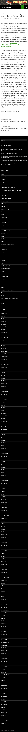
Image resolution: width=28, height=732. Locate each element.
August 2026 (4, 313)
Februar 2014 (4, 672)
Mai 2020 (3, 494)
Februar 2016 (4, 629)
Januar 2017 (3, 599)
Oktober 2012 (4, 685)
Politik (6, 13)
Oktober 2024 (4, 362)
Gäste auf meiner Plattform (7, 290)
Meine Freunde (4, 292)
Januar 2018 (3, 567)
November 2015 (4, 637)
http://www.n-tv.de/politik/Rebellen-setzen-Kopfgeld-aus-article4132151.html (12, 44)
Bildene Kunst (4, 203)
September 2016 (5, 610)
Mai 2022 (3, 437)
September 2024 (5, 364)
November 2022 (4, 424)
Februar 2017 (4, 596)
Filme (2, 214)
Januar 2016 (3, 631)
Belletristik (3, 176)
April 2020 (3, 496)
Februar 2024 (4, 383)
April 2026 (3, 321)
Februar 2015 (4, 650)
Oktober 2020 (4, 483)
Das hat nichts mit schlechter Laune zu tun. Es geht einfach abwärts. (13, 128)
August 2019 (4, 518)
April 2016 (3, 623)
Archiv (2, 174)
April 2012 (3, 693)
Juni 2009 (3, 707)
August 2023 (4, 399)
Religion (3, 260)
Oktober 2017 (4, 575)
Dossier (2, 284)
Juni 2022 (3, 434)
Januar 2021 (3, 475)
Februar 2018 (4, 564)
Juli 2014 (3, 669)
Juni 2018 (3, 553)
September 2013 (5, 674)
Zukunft (3, 279)
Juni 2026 (3, 316)
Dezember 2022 (4, 421)
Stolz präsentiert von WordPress (7, 730)
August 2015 (4, 645)
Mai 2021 (3, 464)
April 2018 (3, 558)
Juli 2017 (3, 583)
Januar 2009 (3, 715)
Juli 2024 (3, 370)
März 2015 (3, 647)
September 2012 (5, 688)
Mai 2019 (3, 526)
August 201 (3, 723)
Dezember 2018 (4, 540)
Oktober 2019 (4, 513)
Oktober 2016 (4, 607)
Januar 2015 (3, 653)
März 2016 (3, 626)
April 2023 (3, 410)
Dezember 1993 (4, 720)
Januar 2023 (3, 418)
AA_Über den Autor (6, 198)
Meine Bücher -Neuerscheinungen (9, 298)
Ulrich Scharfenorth (14, 18)
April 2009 (3, 709)
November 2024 (4, 359)
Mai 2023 (3, 407)
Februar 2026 (4, 326)
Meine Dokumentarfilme (7, 193)
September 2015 (5, 642)
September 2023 (5, 397)
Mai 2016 (3, 620)
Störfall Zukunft (6, 7)
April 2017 (3, 591)
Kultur (2, 225)
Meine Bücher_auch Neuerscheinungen (11, 190)
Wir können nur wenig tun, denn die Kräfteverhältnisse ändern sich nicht (13, 121)
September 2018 (5, 548)
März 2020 (3, 499)
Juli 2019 (3, 521)
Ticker (2, 303)
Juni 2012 (3, 691)
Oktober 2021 (4, 456)
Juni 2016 (3, 618)
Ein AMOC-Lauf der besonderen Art (9, 153)
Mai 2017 (3, 588)
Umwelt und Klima (5, 268)
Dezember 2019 (4, 507)
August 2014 (4, 666)
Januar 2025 (3, 353)
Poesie (3, 179)
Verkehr (3, 271)
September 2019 (5, 515)
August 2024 (4, 367)
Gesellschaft (4, 217)
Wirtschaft (4, 274)
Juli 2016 (3, 615)
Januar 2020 (3, 505)
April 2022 (3, 440)
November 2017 (4, 572)
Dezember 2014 (4, 656)
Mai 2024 (3, 375)
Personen (3, 247)
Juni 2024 (3, 372)
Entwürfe (3, 211)
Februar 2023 (4, 415)
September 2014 (5, 664)
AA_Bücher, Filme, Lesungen (8, 187)
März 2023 (3, 413)
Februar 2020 (4, 502)
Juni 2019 (3, 523)
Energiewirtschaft (5, 209)
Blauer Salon (5, 228)
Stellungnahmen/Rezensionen (8, 265)
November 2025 (4, 332)
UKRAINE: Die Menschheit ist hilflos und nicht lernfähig (14, 160)
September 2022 (5, 429)
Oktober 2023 (4, 394)
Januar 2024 (3, 386)
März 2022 (3, 442)
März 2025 (3, 348)
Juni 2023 (3, 405)
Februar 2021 (4, 472)
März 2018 (3, 561)
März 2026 (3, 324)
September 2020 (5, 486)
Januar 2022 (3, 448)
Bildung (3, 206)
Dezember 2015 (4, 634)
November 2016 (4, 604)
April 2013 (3, 683)
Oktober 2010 (4, 704)
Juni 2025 (3, 343)
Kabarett (3, 222)
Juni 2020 (3, 491)
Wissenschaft (4, 276)
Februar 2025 (4, 351)
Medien (3, 238)
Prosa (2, 182)
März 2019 (3, 531)
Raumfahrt (3, 257)
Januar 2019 (3, 537)
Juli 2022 (3, 432)
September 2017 (5, 577)
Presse (3, 255)
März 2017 (3, 594)
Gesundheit (4, 220)
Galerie (2, 287)
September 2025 (5, 337)
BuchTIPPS (3, 282)
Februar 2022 (4, 445)
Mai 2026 (3, 318)
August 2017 (4, 580)
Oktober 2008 (4, 718)
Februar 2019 (4, 534)
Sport (2, 263)
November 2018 (4, 542)
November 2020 (4, 480)
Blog (2, 13)
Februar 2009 (4, 712)
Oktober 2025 (4, 335)
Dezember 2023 (4, 389)
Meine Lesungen (6, 195)
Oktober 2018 (4, 545)
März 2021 (3, 469)
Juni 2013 (3, 680)
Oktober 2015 (4, 639)
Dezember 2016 (4, 602)
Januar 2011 (3, 701)
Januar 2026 (3, 329)
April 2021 (3, 467)
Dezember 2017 (4, 569)
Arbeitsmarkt (4, 201)
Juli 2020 (3, 488)
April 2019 (3, 529)
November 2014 (4, 658)
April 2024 (3, 378)
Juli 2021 (3, 461)
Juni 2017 (3, 585)
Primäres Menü (26, 7)
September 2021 (5, 459)
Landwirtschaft (5, 233)
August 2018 (4, 550)
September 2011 (5, 696)
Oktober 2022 (4, 426)
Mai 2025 (3, 345)
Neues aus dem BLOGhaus (7, 244)
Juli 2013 (3, 677)
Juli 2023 (3, 402)
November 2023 (4, 391)
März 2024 (3, 380)
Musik (2, 241)
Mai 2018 (3, 556)
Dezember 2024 (4, 356)
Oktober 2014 (4, 661)
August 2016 (4, 612)
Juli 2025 (3, 340)
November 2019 (4, 510)
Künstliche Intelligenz (6, 230)
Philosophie (4, 249)
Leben (2, 236)
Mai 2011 (3, 699)
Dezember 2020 (4, 478)
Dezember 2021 (4, 451)
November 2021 (4, 453)
